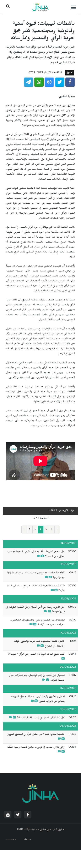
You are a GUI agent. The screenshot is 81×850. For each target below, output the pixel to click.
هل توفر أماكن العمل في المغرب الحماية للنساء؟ (41, 718)
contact (11, 840)
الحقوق (69, 72)
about (27, 840)
